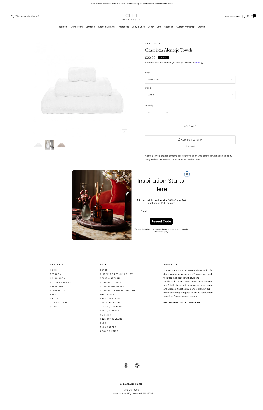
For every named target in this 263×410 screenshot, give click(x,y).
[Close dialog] (187, 174)
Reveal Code (161, 221)
